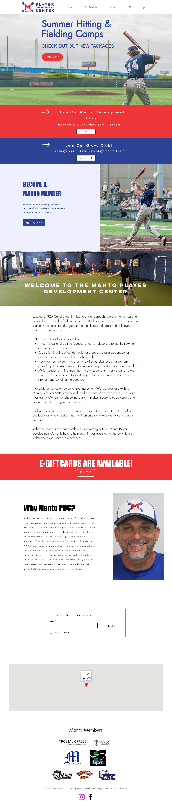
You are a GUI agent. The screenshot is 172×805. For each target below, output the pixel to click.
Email (53, 621)
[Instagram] (82, 797)
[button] (144, 7)
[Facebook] (90, 797)
